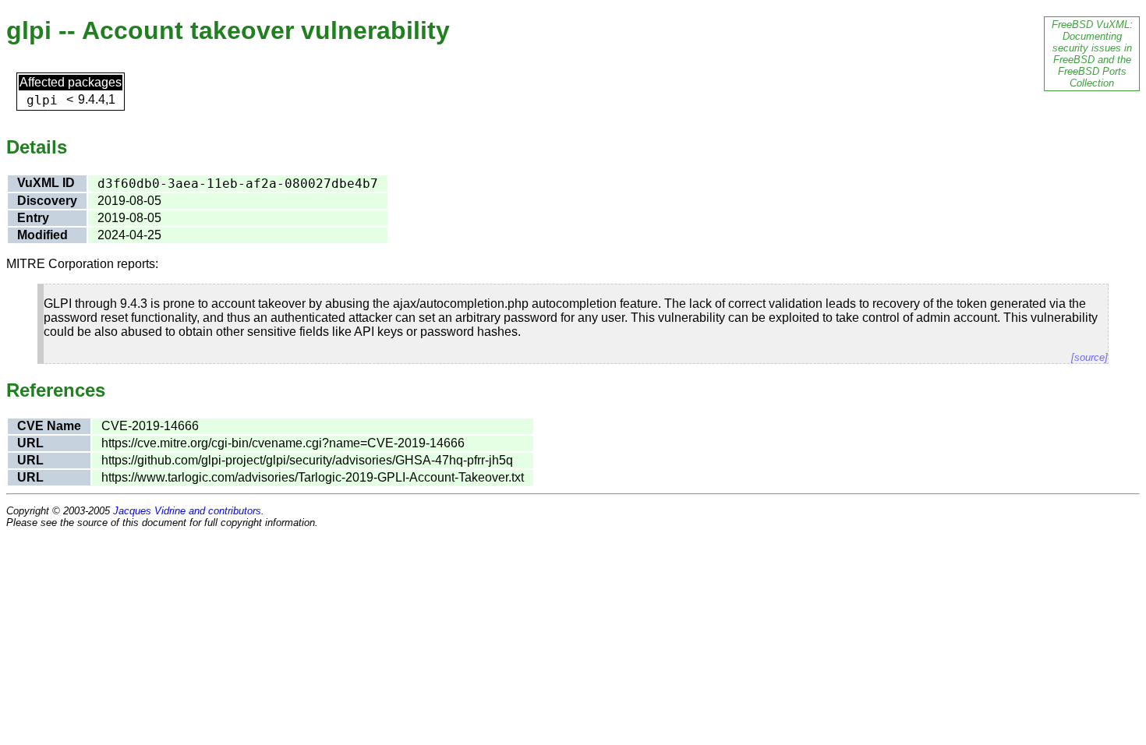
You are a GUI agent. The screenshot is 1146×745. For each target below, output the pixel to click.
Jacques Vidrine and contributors (187, 511)
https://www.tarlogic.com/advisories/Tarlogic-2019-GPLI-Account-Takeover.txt (312, 477)
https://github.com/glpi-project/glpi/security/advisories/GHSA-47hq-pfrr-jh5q (307, 460)
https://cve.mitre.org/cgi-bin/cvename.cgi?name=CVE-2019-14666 (283, 443)
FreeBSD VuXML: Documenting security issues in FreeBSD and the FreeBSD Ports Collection (1092, 54)
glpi (42, 100)
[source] (1089, 357)
